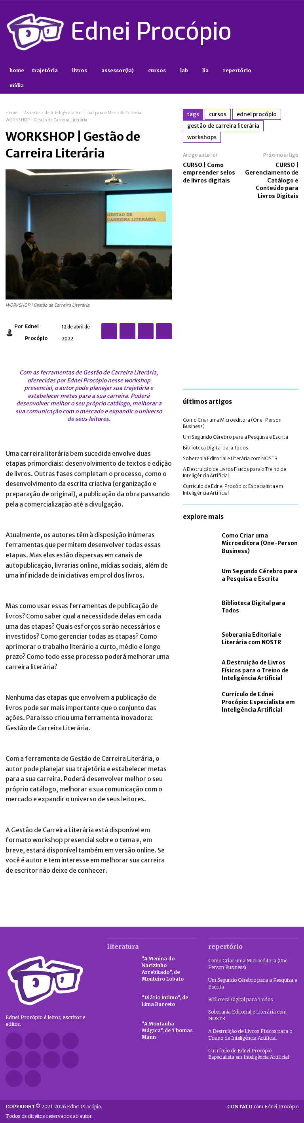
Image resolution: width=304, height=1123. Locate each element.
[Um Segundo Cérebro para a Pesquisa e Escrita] (200, 575)
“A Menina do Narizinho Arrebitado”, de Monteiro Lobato (163, 968)
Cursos (217, 114)
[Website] (70, 1059)
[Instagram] (251, 32)
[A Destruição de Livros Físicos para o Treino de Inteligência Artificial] (200, 670)
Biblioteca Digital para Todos (215, 448)
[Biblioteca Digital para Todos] (200, 607)
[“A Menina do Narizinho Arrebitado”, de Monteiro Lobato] (120, 966)
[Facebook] (237, 32)
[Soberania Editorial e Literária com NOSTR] (200, 639)
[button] (291, 78)
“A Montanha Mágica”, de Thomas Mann (167, 1030)
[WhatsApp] (164, 331)
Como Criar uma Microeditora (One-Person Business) (260, 543)
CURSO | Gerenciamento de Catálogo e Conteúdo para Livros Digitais (271, 180)
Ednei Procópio (36, 332)
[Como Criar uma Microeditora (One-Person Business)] (200, 543)
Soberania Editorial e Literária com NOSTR (230, 458)
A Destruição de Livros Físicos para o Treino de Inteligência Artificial (255, 670)
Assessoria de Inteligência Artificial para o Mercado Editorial (83, 112)
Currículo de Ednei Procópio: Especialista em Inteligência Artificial (258, 702)
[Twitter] (279, 32)
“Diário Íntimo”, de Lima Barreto (165, 1000)
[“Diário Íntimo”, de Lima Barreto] (120, 1001)
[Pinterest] (146, 331)
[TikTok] (265, 32)
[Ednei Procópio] (10, 332)
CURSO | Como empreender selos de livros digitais (209, 172)
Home (11, 112)
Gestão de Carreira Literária (223, 125)
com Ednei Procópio (262, 1107)
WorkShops (202, 137)
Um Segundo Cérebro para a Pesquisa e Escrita (235, 437)
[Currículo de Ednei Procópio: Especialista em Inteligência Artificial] (200, 702)
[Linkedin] (70, 1041)
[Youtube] (294, 32)
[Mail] (14, 1059)
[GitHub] (33, 1041)
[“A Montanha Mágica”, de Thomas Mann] (120, 1031)
